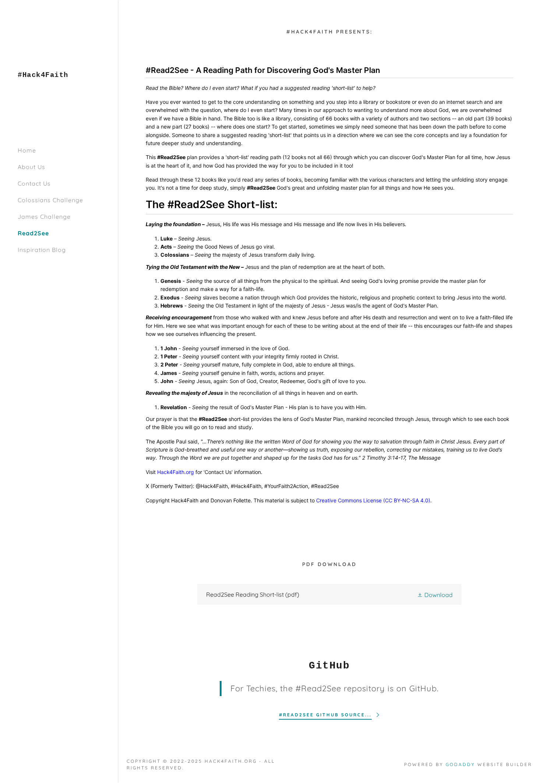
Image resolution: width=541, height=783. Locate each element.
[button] (435, 594)
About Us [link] (31, 167)
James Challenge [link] (44, 216)
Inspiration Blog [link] (42, 249)
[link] (43, 74)
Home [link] (27, 150)
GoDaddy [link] (460, 764)
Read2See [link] (33, 233)
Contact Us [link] (34, 183)
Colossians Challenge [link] (50, 200)
